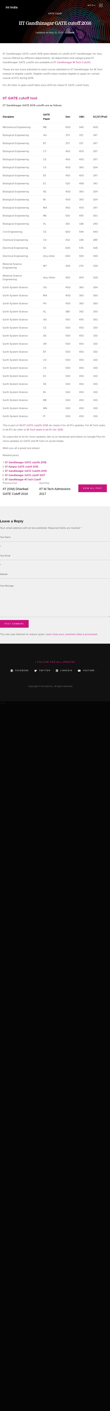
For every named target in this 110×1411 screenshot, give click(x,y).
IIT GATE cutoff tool (20, 98)
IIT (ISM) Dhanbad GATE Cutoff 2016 (15, 489)
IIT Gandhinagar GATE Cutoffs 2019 (26, 470)
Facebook (21, 670)
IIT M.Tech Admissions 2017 (54, 489)
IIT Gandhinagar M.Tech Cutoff (23, 479)
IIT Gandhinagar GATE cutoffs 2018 (25, 462)
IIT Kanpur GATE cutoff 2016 (21, 466)
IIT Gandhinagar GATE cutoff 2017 (25, 475)
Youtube (88, 670)
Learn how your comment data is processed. (72, 634)
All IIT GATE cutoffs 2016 (33, 425)
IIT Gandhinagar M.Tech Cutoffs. (72, 62)
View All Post (92, 488)
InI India (12, 7)
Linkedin (65, 670)
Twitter (44, 670)
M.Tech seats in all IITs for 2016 (45, 429)
